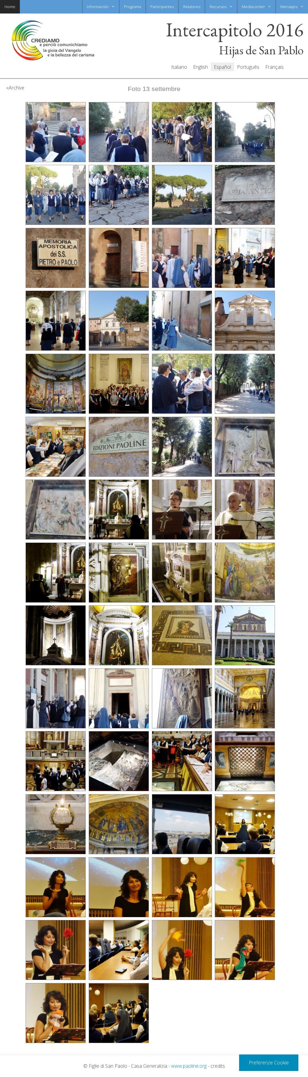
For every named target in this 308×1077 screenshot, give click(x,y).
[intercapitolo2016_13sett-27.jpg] (119, 510)
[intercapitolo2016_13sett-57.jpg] (119, 950)
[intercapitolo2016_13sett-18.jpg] (56, 384)
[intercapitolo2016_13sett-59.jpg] (245, 950)
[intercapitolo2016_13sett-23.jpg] (119, 447)
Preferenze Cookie (269, 1062)
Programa (132, 6)
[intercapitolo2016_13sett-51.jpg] (245, 824)
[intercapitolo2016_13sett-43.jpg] (56, 761)
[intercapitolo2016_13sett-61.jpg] (119, 1013)
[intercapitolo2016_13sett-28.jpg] (182, 510)
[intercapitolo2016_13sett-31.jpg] (119, 573)
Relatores (191, 6)
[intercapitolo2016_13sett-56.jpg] (56, 950)
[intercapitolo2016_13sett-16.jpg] (182, 321)
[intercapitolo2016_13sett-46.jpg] (245, 761)
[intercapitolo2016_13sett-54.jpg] (182, 887)
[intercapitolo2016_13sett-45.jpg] (182, 761)
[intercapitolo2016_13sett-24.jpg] (182, 447)
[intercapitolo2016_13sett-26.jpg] (56, 510)
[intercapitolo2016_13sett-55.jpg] (245, 887)
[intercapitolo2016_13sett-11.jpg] (119, 258)
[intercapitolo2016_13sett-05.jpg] (56, 195)
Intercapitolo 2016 (234, 29)
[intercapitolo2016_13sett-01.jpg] (56, 132)
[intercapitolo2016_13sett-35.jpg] (119, 635)
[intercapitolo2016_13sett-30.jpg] (56, 573)
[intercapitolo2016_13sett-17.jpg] (245, 321)
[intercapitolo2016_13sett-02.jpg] (119, 132)
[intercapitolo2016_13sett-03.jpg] (182, 132)
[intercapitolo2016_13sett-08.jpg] (182, 195)
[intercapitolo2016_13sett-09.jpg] (245, 195)
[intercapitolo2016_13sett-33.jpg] (245, 573)
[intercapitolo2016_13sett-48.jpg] (119, 824)
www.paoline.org (189, 1066)
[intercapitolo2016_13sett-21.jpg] (245, 384)
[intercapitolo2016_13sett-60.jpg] (56, 1013)
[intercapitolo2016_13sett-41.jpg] (182, 698)
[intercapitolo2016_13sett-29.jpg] (245, 510)
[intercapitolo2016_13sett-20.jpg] (182, 384)
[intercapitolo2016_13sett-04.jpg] (245, 132)
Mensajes (288, 6)
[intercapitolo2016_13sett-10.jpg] (56, 258)
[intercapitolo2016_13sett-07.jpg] (119, 195)
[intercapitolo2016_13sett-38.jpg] (56, 698)
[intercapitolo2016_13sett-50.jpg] (182, 824)
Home (10, 6)
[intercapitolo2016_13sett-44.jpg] (119, 761)
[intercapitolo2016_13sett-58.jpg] (182, 950)
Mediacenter (253, 6)
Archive (16, 87)
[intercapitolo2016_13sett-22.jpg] (56, 447)
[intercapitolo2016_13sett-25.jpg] (245, 447)
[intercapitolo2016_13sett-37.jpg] (245, 635)
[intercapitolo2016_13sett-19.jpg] (119, 384)
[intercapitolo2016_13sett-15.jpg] (119, 321)
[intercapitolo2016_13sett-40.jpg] (119, 698)
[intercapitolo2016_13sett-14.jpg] (56, 321)
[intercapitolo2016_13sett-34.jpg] (56, 635)
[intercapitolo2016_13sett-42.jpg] (245, 698)
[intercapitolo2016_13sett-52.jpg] (56, 887)
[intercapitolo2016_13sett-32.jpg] (182, 573)
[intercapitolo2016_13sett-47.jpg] (56, 824)
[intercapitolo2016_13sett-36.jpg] (182, 635)
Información (98, 6)
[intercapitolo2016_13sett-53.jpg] (119, 887)
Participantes (162, 6)
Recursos (218, 6)
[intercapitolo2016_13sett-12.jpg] (182, 258)
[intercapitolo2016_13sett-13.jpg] (245, 258)
